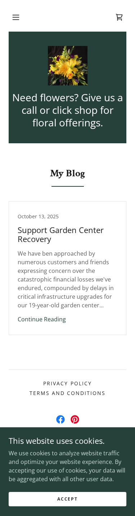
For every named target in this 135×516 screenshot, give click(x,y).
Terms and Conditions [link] (67, 393)
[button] (16, 17)
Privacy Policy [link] (67, 383)
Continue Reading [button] (42, 319)
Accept (67, 499)
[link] (67, 65)
